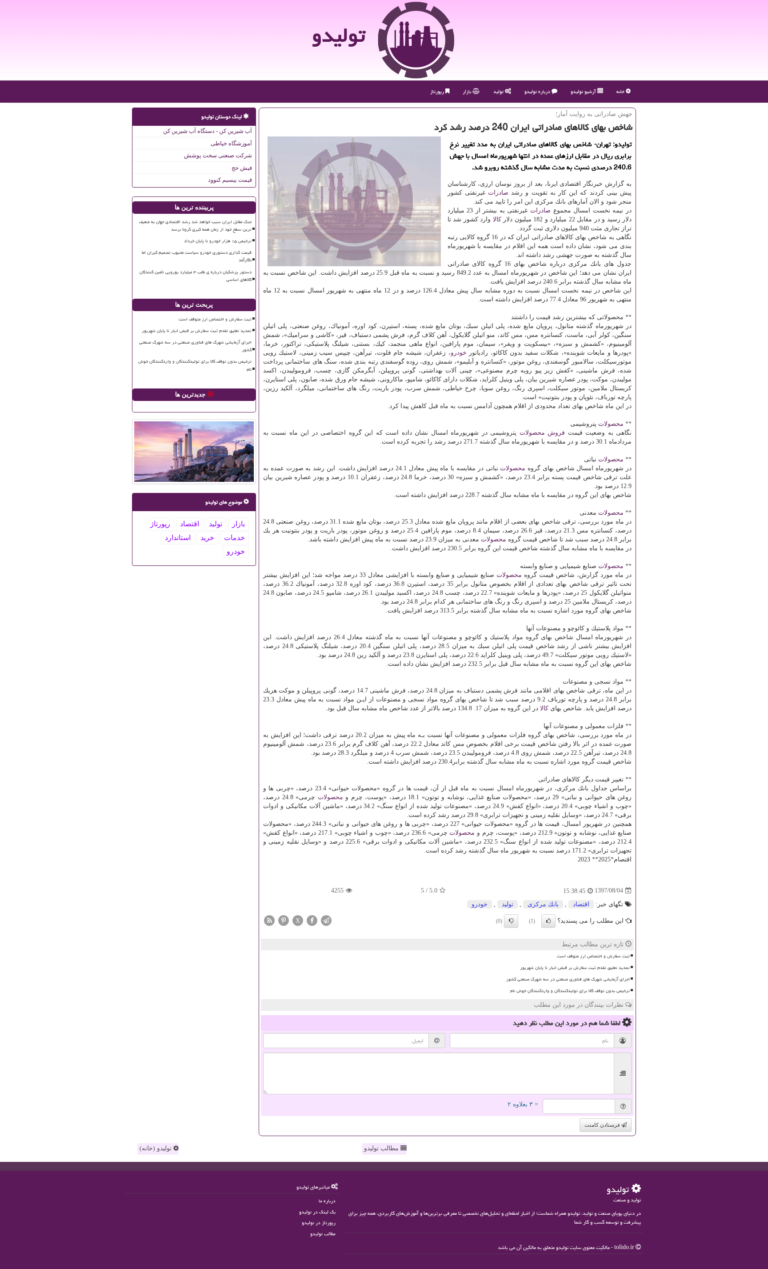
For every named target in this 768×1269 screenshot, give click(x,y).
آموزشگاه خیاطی (231, 143)
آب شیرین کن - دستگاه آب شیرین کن (207, 131)
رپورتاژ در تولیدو (319, 1222)
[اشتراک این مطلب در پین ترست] (283, 920)
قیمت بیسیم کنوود (230, 179)
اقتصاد (581, 904)
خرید (207, 537)
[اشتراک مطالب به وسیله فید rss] (269, 920)
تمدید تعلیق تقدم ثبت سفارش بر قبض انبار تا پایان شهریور (575, 967)
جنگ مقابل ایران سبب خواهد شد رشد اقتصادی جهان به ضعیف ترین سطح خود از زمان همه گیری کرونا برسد (195, 225)
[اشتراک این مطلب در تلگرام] (326, 920)
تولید (499, 91)
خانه (621, 91)
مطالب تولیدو (382, 1148)
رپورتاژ (437, 91)
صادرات (498, 192)
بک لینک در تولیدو (317, 1212)
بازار (467, 91)
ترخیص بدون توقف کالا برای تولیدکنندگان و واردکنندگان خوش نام (570, 990)
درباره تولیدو (538, 91)
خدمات (234, 537)
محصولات (611, 423)
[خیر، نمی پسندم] (511, 921)
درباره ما (327, 1200)
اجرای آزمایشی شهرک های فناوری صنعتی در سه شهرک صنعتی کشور (568, 979)
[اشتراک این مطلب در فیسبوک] (312, 920)
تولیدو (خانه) (156, 1148)
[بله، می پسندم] (548, 921)
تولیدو (338, 35)
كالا (497, 219)
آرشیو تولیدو (584, 91)
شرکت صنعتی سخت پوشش (218, 155)
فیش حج (242, 167)
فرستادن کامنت (602, 1125)
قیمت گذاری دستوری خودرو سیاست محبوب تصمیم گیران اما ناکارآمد (197, 256)
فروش (556, 432)
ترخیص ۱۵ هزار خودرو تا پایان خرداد (218, 240)
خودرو (459, 352)
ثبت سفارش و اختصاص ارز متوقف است (593, 956)
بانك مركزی (543, 904)
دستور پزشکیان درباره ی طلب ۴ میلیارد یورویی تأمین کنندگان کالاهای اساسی (196, 276)
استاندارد (178, 537)
